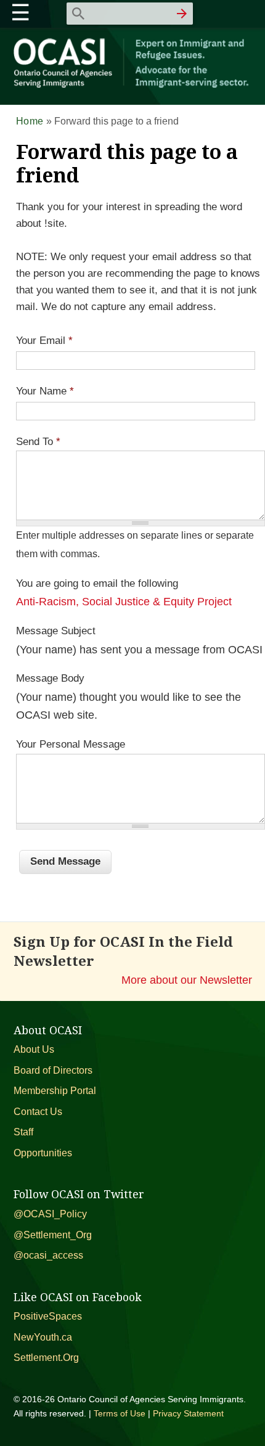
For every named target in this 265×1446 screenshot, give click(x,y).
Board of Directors (53, 1070)
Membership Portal (55, 1090)
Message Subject (56, 631)
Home (30, 121)
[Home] (133, 86)
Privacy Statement (188, 1413)
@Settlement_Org (53, 1235)
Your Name (45, 391)
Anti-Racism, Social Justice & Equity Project (124, 601)
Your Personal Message (70, 744)
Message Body (50, 678)
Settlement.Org (46, 1357)
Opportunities (43, 1153)
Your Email (44, 340)
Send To (38, 441)
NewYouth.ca (43, 1337)
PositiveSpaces (48, 1316)
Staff (23, 1132)
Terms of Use (119, 1413)
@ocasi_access (48, 1255)
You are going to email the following (97, 583)
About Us (34, 1049)
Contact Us (38, 1111)
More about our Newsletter (186, 979)
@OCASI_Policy (50, 1214)
